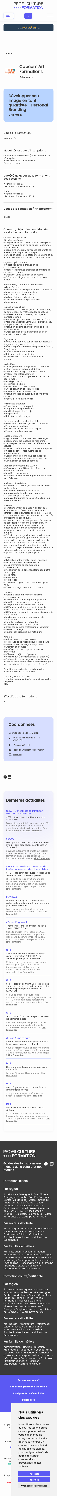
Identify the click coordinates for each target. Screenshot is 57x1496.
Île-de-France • (35, 1203)
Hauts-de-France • (15, 1203)
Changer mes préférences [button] (34, 1485)
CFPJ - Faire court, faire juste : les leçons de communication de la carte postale (28, 874)
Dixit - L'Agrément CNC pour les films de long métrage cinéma (26, 1088)
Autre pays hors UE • (34, 1217)
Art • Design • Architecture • (20, 1229)
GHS (8, 950)
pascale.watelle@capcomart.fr (29, 750)
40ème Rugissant (16, 922)
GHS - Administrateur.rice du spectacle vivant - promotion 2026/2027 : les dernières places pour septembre (25, 956)
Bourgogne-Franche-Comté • (21, 1197)
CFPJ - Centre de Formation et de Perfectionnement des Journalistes (27, 867)
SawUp (10, 839)
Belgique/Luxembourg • (30, 1214)
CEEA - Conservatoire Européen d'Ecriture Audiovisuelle (24, 812)
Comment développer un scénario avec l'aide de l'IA (26, 1068)
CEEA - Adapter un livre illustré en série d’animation (25, 818)
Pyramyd (11, 897)
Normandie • (11, 1205)
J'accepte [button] (34, 1474)
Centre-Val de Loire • (16, 1200)
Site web (26, 77)
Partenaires (28, 1400)
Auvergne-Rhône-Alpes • (33, 1194)
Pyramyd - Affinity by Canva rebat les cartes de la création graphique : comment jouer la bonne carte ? (28, 903)
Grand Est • (44, 1200)
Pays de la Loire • (27, 1208)
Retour (9, 54)
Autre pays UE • (13, 1217)
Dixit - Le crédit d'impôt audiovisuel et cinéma (25, 1109)
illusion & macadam (18, 1038)
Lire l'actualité (34, 831)
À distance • (11, 1194)
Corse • (33, 1200)
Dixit (8, 1063)
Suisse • (48, 1214)
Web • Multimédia (36, 1237)
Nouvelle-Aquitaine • (31, 1205)
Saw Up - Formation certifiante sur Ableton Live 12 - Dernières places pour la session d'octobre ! (27, 845)
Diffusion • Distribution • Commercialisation (22, 1362)
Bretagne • (45, 1197)
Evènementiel (11, 1240)
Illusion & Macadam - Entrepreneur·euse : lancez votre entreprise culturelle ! (27, 1043)
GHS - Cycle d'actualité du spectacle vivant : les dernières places (28, 1018)
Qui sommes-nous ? (29, 1380)
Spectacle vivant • (15, 1237)
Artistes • (10, 1257)
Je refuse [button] (34, 1479)
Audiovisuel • (44, 1229)
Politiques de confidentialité (28, 1393)
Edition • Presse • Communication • (24, 1231)
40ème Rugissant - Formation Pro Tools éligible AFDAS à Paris (26, 927)
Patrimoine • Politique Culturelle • (23, 1234)
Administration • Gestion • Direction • (25, 1252)
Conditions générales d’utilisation (28, 1387)
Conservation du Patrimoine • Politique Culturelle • (28, 1264)
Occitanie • (10, 1208)
